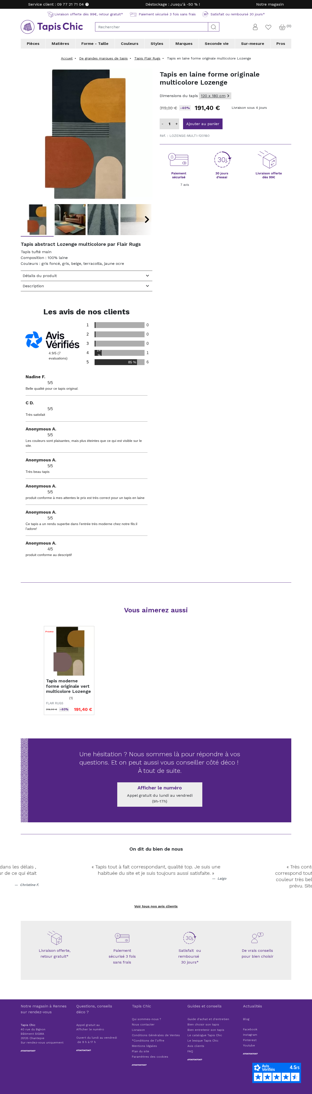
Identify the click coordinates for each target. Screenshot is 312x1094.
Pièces (33, 43)
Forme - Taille (94, 43)
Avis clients (195, 1046)
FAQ (190, 1051)
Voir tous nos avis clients (156, 906)
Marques (184, 43)
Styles (157, 43)
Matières (60, 43)
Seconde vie (217, 43)
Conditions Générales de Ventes (156, 1035)
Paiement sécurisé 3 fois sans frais (122, 956)
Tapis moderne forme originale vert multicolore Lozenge (68, 686)
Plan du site (140, 1051)
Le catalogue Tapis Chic (204, 1035)
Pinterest (249, 1040)
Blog (246, 1019)
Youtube (249, 1045)
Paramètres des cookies (150, 1056)
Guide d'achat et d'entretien (208, 1019)
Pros (280, 43)
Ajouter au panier (202, 123)
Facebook (250, 1029)
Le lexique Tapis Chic (202, 1040)
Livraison (138, 1030)
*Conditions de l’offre (148, 1040)
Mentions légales (144, 1046)
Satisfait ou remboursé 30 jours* (190, 956)
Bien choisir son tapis (203, 1024)
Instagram (250, 1034)
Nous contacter (143, 1024)
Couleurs (129, 43)
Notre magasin (270, 4)
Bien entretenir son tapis (205, 1030)
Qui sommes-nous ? (146, 1019)
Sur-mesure (252, 43)
